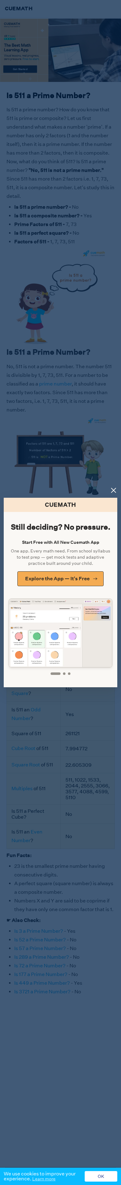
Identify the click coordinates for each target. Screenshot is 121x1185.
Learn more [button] (44, 1179)
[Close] (114, 490)
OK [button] (101, 1176)
